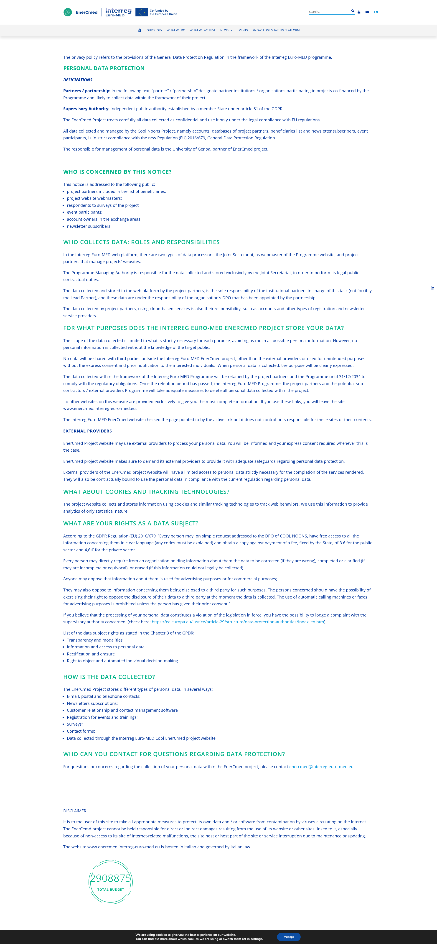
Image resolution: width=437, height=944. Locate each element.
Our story (154, 30)
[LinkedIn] (432, 287)
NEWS (224, 30)
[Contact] (367, 12)
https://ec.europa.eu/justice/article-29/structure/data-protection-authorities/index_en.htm (238, 621)
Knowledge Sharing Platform (276, 30)
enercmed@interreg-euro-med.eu (321, 766)
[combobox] (329, 11)
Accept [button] (289, 937)
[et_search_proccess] (353, 11)
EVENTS (242, 30)
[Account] (359, 12)
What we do (176, 30)
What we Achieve (203, 30)
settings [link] (256, 939)
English (376, 12)
